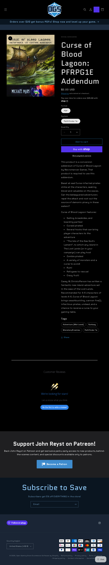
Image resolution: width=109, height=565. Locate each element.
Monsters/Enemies (71, 330)
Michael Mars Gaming (69, 37)
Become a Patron (57, 464)
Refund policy (66, 556)
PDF (66, 110)
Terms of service (95, 556)
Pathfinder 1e (70, 121)
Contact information (76, 558)
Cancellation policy (94, 558)
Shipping (65, 93)
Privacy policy (81, 556)
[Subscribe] (75, 504)
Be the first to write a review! (54, 407)
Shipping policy (59, 558)
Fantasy (92, 324)
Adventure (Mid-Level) (73, 324)
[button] (6, 9)
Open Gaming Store (24, 556)
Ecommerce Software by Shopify (45, 556)
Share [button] (66, 337)
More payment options (81, 156)
